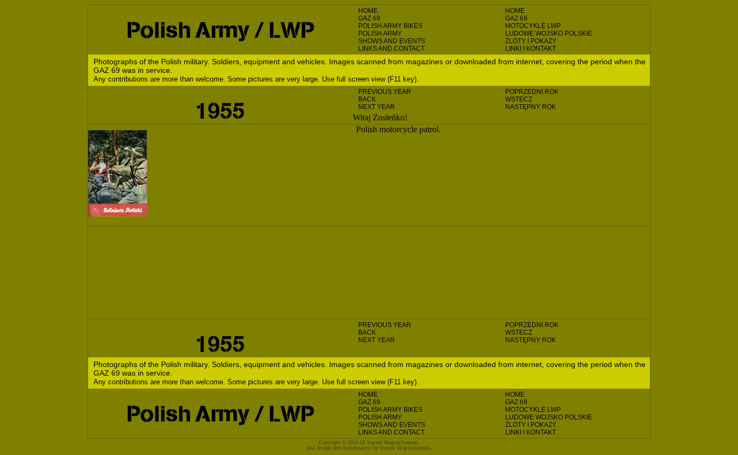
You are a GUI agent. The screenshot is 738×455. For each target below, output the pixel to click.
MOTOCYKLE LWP (533, 26)
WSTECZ (518, 99)
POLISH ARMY (380, 33)
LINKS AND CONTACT (391, 48)
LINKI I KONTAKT (530, 48)
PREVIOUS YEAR (384, 92)
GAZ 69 (369, 18)
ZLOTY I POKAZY (530, 41)
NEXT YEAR (376, 107)
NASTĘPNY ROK (530, 107)
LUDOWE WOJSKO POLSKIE (548, 33)
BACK (367, 99)
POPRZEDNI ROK (532, 92)
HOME (368, 11)
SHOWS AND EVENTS (391, 41)
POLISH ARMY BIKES (390, 26)
